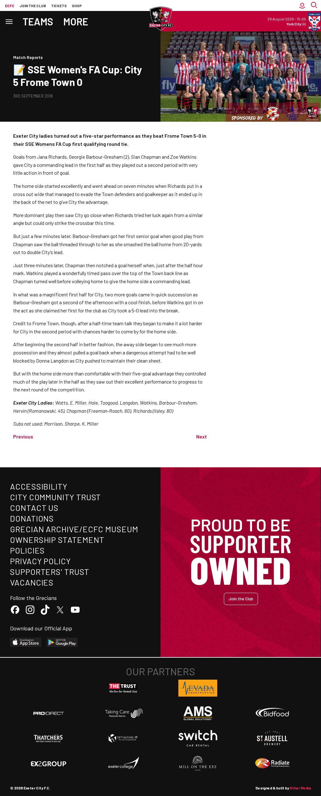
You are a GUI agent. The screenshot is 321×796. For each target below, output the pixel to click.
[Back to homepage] (160, 18)
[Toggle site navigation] (9, 21)
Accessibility (38, 486)
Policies (27, 550)
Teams (38, 21)
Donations (32, 518)
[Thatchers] (48, 738)
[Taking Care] (123, 713)
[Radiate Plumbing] (272, 763)
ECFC (9, 5)
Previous (23, 436)
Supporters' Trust (49, 571)
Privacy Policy (40, 561)
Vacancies (32, 582)
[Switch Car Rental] (197, 738)
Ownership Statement (57, 539)
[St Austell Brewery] (272, 738)
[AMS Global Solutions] (197, 713)
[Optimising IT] (123, 738)
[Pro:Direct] (48, 713)
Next (201, 436)
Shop (77, 5)
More (75, 21)
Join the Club (241, 598)
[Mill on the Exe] (197, 763)
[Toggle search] (314, 5)
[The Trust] (123, 688)
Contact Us (34, 507)
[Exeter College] (123, 763)
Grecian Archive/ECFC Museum (74, 529)
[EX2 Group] (48, 763)
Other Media (300, 788)
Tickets (59, 5)
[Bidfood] (272, 713)
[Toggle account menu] (302, 5)
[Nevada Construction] (197, 688)
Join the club (32, 5)
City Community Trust (55, 497)
